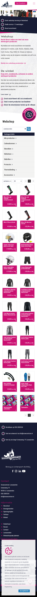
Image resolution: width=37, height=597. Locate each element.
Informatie (6, 503)
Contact (5, 530)
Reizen (5, 527)
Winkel (5, 517)
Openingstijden (8, 512)
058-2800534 (5, 494)
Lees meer (4, 94)
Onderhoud (6, 524)
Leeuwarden (7, 533)
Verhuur (5, 514)
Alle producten (9, 138)
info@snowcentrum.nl (7, 497)
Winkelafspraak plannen (11, 536)
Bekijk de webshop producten (12, 63)
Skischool (6, 506)
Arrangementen (8, 509)
